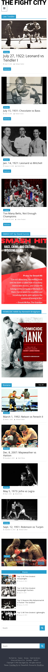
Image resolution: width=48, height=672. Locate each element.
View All (41, 385)
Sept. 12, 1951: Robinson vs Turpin (23, 527)
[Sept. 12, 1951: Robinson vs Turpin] (19, 500)
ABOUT (35, 660)
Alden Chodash (21, 219)
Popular (25, 572)
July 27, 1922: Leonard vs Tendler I (23, 57)
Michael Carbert (20, 64)
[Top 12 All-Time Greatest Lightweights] (9, 611)
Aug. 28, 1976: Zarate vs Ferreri (22, 560)
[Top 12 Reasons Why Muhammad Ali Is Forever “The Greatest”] (9, 599)
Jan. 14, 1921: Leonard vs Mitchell (22, 163)
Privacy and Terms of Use (18, 660)
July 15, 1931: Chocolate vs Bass (21, 110)
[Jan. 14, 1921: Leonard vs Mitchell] (24, 128)
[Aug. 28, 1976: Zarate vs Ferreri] (24, 540)
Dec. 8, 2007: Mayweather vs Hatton (19, 454)
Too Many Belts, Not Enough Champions (19, 215)
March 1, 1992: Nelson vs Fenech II (23, 416)
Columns (6, 210)
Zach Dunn (21, 563)
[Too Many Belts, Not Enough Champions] (24, 180)
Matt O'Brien (21, 458)
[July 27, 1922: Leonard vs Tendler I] (24, 22)
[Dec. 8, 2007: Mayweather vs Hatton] (19, 426)
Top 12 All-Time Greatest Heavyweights (26, 578)
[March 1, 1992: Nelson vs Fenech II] (19, 390)
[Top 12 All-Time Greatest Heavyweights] (9, 575)
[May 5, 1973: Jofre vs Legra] (19, 464)
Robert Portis (20, 166)
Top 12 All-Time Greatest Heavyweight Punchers (26, 589)
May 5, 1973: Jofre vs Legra (18, 491)
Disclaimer (29, 660)
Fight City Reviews (35, 658)
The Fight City (13, 658)
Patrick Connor (20, 113)
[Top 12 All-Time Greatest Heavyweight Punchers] (9, 587)
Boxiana (6, 52)
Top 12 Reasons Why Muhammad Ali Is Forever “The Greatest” (30, 601)
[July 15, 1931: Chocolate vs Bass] (24, 78)
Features (20, 658)
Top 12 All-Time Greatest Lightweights (31, 613)
